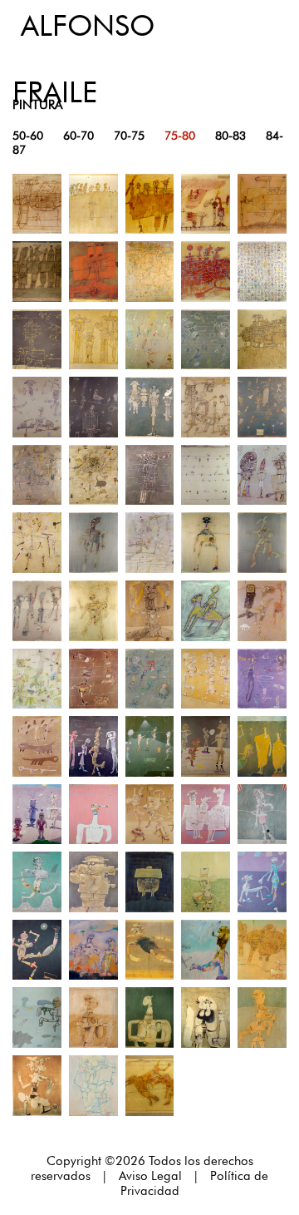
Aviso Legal (150, 1175)
